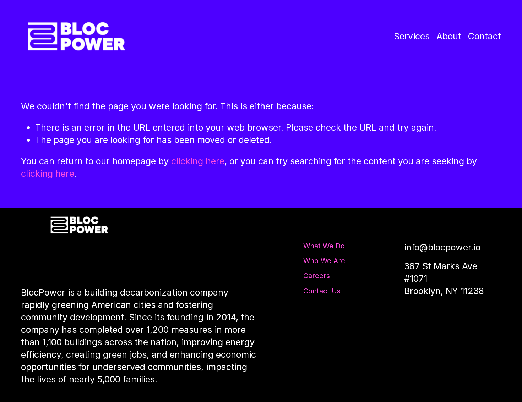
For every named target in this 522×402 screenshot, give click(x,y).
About (448, 36)
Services (412, 36)
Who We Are (324, 261)
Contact (484, 36)
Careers (316, 275)
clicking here (197, 161)
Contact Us (322, 291)
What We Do (324, 246)
